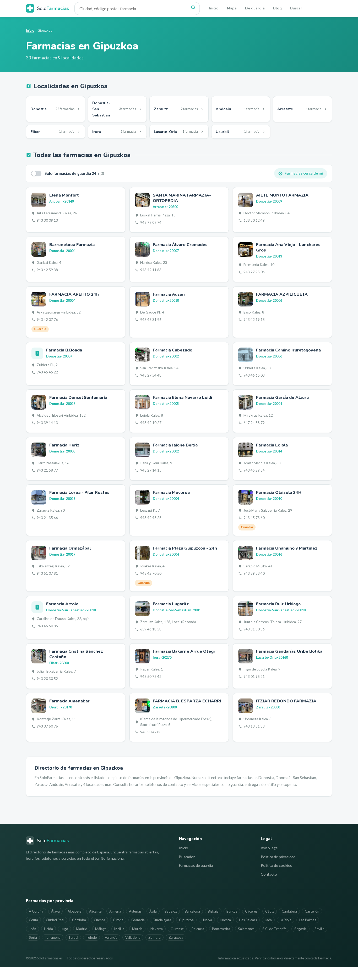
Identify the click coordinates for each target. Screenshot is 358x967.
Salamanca (246, 929)
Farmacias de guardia (196, 865)
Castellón (312, 911)
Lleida (48, 929)
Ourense (177, 929)
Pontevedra (221, 929)
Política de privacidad (278, 856)
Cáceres (251, 911)
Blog (277, 8)
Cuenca (99, 920)
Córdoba (79, 920)
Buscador (187, 856)
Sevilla (319, 929)
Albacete (74, 911)
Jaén (268, 920)
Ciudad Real (55, 920)
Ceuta (33, 920)
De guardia (255, 8)
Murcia (137, 929)
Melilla (119, 929)
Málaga (100, 929)
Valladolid (132, 937)
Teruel (73, 937)
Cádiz (269, 911)
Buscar (296, 8)
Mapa (232, 8)
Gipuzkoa (186, 920)
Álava (55, 911)
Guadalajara (162, 920)
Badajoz (171, 911)
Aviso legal (269, 848)
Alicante (95, 911)
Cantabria (289, 911)
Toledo (91, 937)
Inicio (214, 8)
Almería (115, 911)
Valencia (111, 937)
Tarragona (53, 937)
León (32, 929)
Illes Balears (248, 920)
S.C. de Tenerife (274, 929)
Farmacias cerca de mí (304, 173)
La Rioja (285, 920)
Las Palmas (307, 920)
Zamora (154, 937)
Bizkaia (213, 911)
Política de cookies (276, 865)
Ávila (153, 911)
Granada (138, 920)
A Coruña (36, 911)
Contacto (269, 874)
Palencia (198, 929)
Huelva (207, 920)
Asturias (135, 911)
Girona (118, 920)
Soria (33, 937)
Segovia (300, 929)
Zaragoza (176, 937)
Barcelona (192, 911)
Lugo (64, 929)
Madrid (81, 929)
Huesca (225, 920)
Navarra (156, 929)
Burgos (231, 911)
